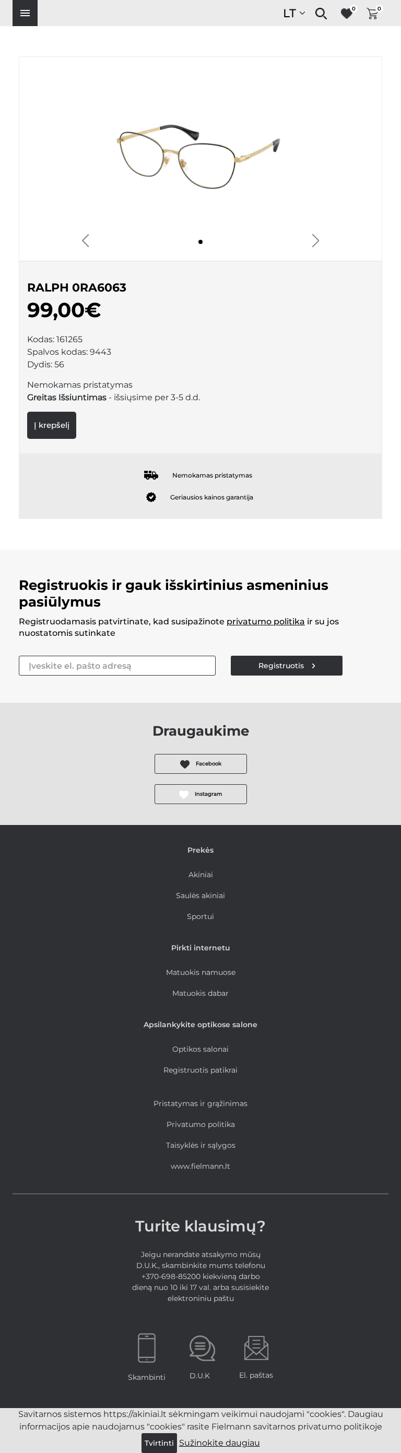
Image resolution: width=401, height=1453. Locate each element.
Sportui (200, 916)
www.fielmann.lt (200, 1166)
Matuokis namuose (200, 972)
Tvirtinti (159, 1443)
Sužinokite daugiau (219, 1443)
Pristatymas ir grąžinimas (200, 1103)
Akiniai (200, 874)
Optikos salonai (200, 1049)
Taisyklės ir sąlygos (200, 1145)
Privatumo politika (201, 1124)
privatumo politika (266, 621)
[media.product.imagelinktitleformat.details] (200, 242)
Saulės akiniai (200, 895)
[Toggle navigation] (25, 13)
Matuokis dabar (200, 993)
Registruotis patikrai (200, 1070)
